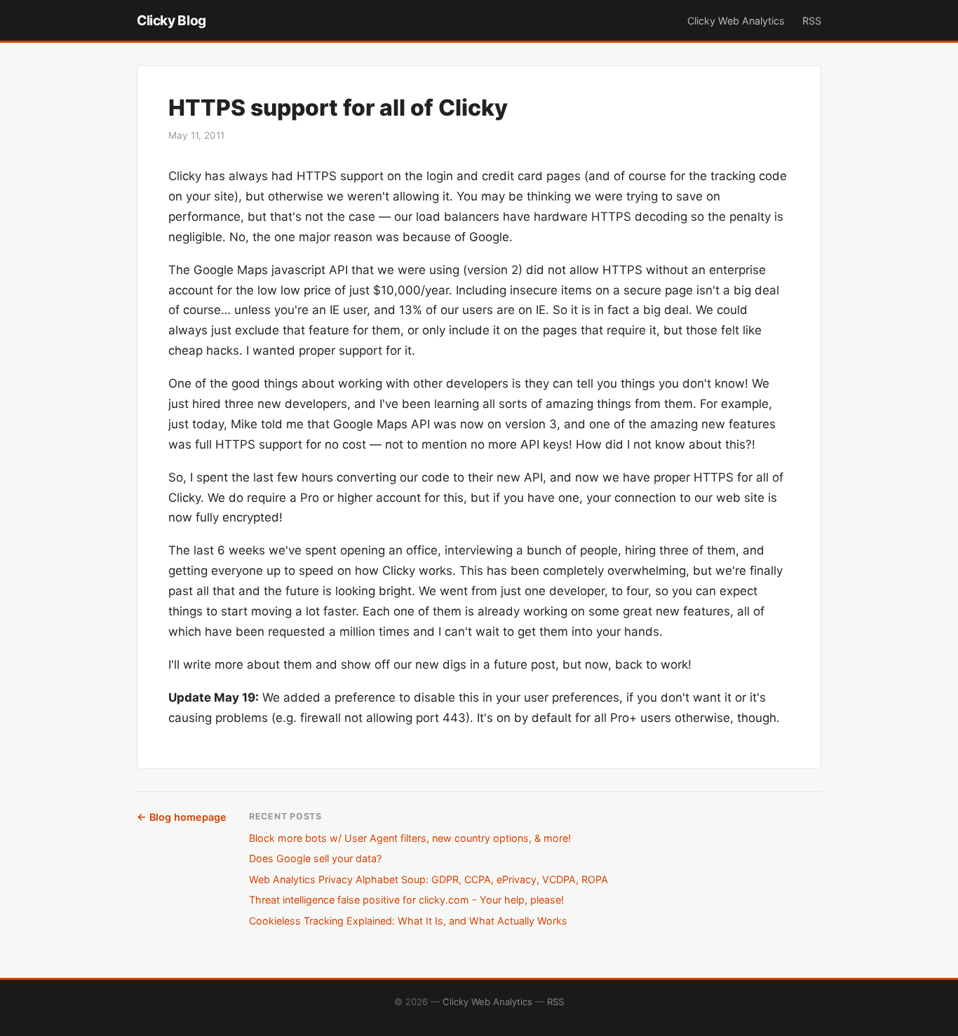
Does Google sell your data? (315, 858)
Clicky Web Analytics (736, 21)
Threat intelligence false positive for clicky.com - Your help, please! (406, 900)
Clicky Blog (171, 20)
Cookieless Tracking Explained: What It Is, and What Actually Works (408, 921)
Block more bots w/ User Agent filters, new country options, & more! (410, 838)
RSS (811, 21)
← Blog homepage (182, 817)
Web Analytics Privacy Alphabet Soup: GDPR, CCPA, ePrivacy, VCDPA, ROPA (428, 879)
